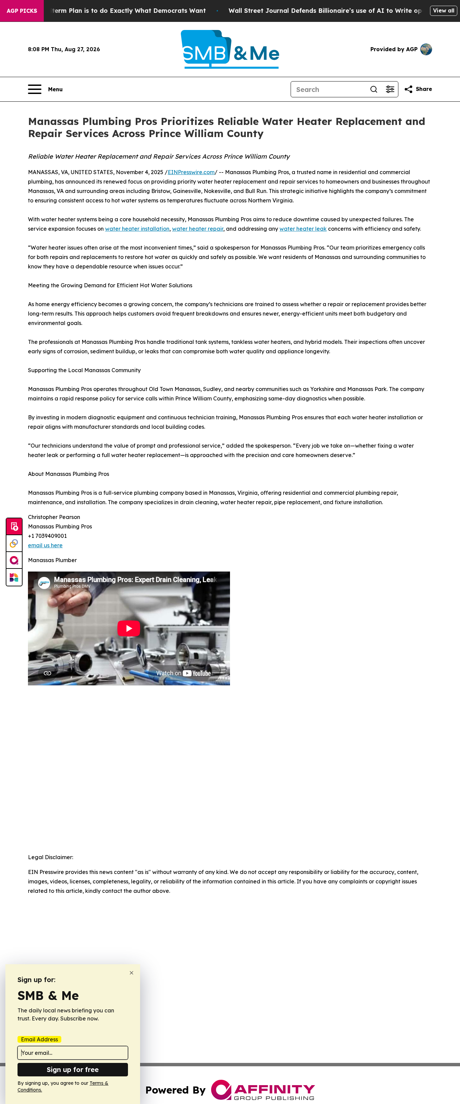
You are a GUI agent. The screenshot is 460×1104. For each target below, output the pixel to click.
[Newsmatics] (14, 577)
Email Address (39, 1039)
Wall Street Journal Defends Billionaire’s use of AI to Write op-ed (330, 10)
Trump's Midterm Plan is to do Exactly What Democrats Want (110, 10)
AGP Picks (22, 10)
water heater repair (197, 228)
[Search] (374, 89)
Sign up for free (73, 1069)
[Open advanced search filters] (390, 89)
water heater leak (303, 228)
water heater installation (137, 228)
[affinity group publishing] (14, 560)
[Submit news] (14, 526)
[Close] (131, 973)
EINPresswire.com (191, 172)
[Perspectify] (14, 543)
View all (443, 10)
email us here (45, 545)
